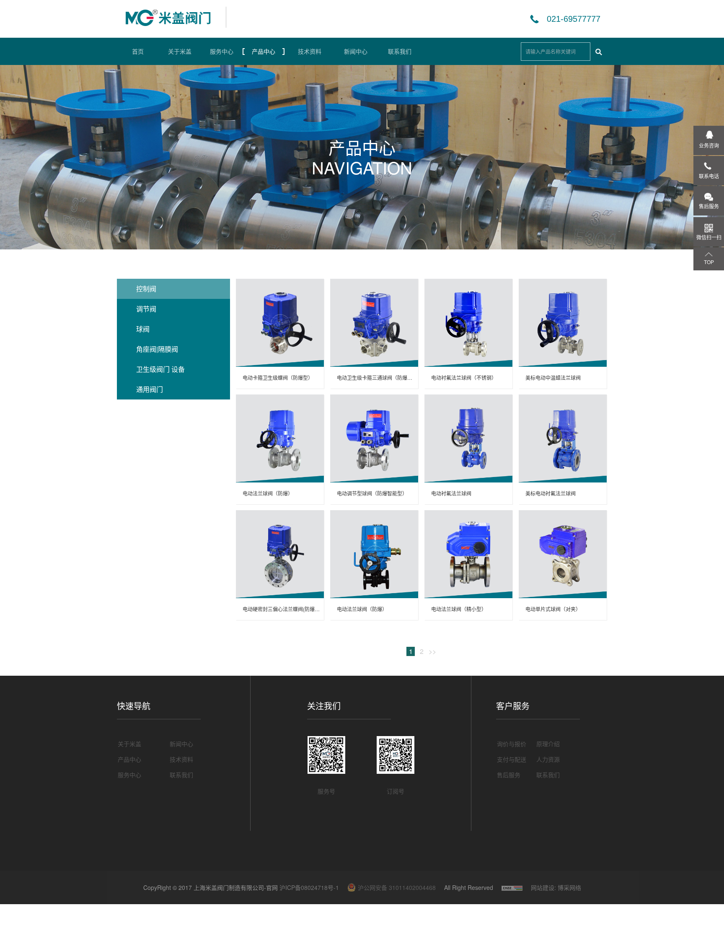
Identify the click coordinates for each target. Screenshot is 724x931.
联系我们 (399, 51)
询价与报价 (511, 743)
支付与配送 (511, 759)
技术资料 (309, 51)
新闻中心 (355, 51)
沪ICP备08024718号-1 (309, 887)
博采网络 (569, 875)
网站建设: (543, 875)
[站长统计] (512, 875)
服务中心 (221, 51)
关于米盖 (179, 51)
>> (432, 651)
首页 (138, 51)
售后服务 (508, 774)
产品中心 (263, 51)
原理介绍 (548, 743)
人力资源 (548, 759)
